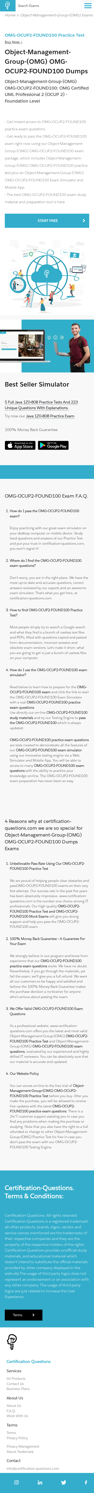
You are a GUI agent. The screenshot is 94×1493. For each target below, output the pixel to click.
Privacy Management (23, 1446)
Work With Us (17, 1416)
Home (10, 15)
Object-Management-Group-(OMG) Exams (56, 15)
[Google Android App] (53, 448)
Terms (17, 1315)
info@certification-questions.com (33, 1468)
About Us (14, 1405)
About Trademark (20, 1451)
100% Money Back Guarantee (31, 429)
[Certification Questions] (8, 5)
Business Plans (18, 1389)
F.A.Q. (11, 1411)
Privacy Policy (17, 1438)
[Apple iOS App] (20, 448)
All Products (16, 1378)
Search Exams (28, 5)
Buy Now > (14, 42)
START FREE (48, 220)
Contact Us (15, 1384)
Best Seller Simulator (37, 384)
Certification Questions (29, 1361)
